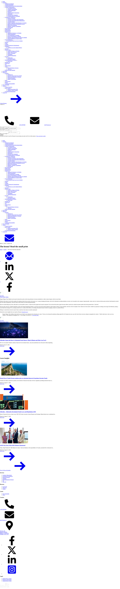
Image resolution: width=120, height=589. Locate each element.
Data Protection (8, 28)
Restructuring (10, 27)
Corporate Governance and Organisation (16, 19)
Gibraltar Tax (10, 74)
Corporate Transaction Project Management (16, 20)
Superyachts (10, 61)
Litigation (7, 46)
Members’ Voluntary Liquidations (14, 26)
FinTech (6, 42)
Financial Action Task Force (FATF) (15, 75)
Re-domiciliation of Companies (14, 16)
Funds (6, 43)
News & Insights (5, 84)
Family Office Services (12, 52)
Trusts (6, 66)
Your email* (2, 129)
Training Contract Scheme (13, 90)
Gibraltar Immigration (12, 55)
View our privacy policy (41, 136)
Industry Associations (12, 79)
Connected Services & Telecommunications (13, 6)
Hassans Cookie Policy (7, 579)
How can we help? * (4, 133)
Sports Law (7, 63)
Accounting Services (12, 8)
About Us (4, 72)
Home (3, 1)
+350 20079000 (22, 124)
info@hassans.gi (47, 124)
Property (6, 56)
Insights (5, 249)
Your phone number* (4, 128)
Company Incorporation (12, 9)
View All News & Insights (5, 470)
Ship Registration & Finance (10, 60)
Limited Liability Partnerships (13, 12)
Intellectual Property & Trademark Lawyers (16, 24)
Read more (2, 345)
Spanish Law (7, 62)
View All (4, 481)
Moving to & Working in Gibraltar (14, 76)
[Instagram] (11, 573)
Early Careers (7, 88)
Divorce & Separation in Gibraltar (14, 36)
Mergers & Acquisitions (12, 25)
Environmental (8, 30)
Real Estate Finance (11, 58)
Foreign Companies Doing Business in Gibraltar (17, 22)
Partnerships (10, 13)
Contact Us (4, 92)
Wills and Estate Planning (10, 70)
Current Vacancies (8, 87)
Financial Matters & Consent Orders (15, 38)
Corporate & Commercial (10, 17)
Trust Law (10, 69)
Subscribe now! (25, 312)
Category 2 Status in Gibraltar (13, 51)
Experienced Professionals (10, 91)
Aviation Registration (9, 4)
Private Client (7, 49)
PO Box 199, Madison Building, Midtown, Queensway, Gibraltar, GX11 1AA (4, 532)
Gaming (6, 44)
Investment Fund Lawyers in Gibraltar (15, 40)
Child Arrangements (11, 34)
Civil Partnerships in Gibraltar (13, 35)
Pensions (6, 48)
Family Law (7, 31)
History (6, 82)
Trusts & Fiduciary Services (13, 67)
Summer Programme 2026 (13, 89)
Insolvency (10, 11)
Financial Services (8, 39)
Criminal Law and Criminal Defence (15, 47)
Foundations (10, 54)
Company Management (9, 7)
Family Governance (11, 53)
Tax (5, 64)
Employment (7, 29)
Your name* (2, 127)
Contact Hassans (3, 103)
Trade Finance (8, 65)
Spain (6, 80)
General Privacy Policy (7, 580)
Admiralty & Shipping (9, 3)
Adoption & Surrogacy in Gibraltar (14, 33)
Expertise (4, 2)
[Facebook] (11, 544)
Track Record (7, 81)
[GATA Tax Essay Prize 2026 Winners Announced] (60, 436)
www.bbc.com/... (35, 315)
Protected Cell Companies (13, 15)
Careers (4, 85)
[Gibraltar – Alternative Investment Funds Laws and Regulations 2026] (60, 402)
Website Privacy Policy (7, 578)
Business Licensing (11, 18)
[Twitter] (11, 554)
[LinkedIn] (11, 564)
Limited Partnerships (12, 10)
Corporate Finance (11, 21)
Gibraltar (6, 73)
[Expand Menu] (14, 7)
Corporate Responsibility (10, 83)
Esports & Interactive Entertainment (12, 45)
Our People (4, 71)
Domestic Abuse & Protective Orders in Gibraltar (17, 37)
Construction (10, 57)
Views (3, 494)
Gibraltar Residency (11, 78)
